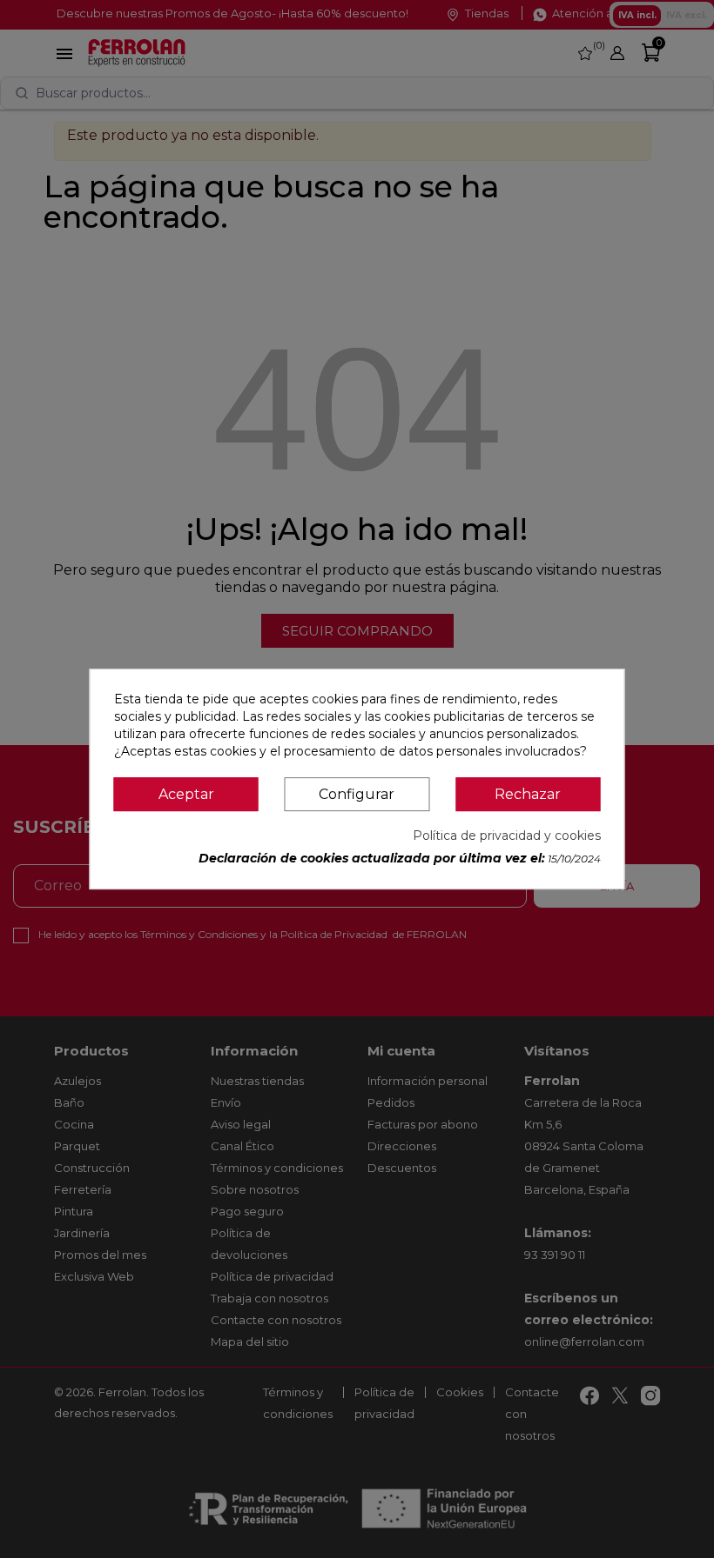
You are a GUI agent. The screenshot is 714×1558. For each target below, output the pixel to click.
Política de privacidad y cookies (507, 835)
